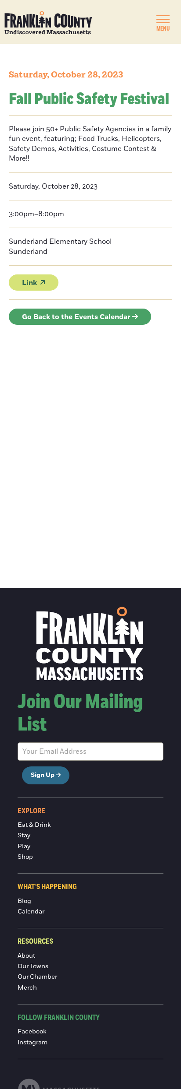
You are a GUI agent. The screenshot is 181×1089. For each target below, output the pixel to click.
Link (29, 283)
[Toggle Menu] (163, 19)
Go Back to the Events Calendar (76, 317)
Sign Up (42, 775)
